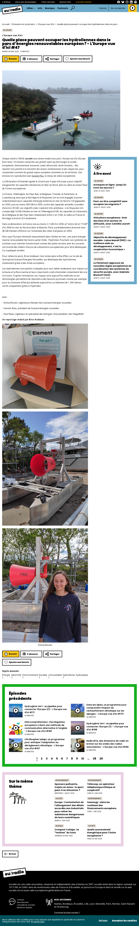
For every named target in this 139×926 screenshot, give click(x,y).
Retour (12, 854)
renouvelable (55, 674)
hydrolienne (69, 674)
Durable (43, 674)
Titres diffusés (48, 2)
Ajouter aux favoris (80, 58)
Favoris (103, 8)
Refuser (103, 920)
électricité (16, 674)
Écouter (13, 58)
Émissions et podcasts (23, 24)
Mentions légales (24, 907)
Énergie (6, 674)
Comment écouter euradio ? (67, 912)
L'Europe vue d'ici (46, 24)
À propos (6, 2)
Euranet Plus (38, 175)
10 (82, 758)
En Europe (7, 30)
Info (40, 8)
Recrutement (23, 902)
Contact (20, 899)
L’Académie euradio (26, 905)
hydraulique (82, 674)
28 (94, 758)
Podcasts (62, 8)
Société (59, 798)
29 (101, 758)
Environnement (30, 674)
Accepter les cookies (124, 920)
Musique (50, 8)
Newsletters (65, 2)
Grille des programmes (25, 2)
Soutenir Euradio (83, 2)
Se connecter (118, 8)
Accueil (5, 24)
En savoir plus (37, 922)
